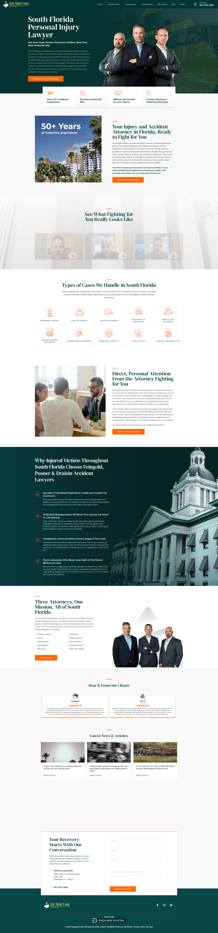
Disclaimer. (128, 927)
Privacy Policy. (139, 927)
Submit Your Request (123, 889)
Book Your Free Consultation (128, 432)
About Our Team (46, 658)
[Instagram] (164, 905)
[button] (175, 707)
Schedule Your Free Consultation (46, 79)
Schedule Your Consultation (128, 180)
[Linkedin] (171, 905)
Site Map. (149, 927)
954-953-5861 (61, 887)
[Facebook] (157, 905)
